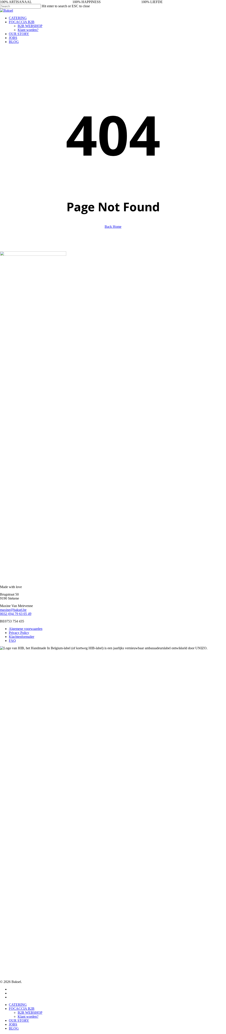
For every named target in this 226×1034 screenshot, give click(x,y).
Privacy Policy (19, 633)
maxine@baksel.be (13, 610)
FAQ (12, 640)
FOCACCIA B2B (21, 1008)
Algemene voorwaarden (25, 629)
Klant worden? (28, 1016)
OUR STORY (19, 1020)
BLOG (14, 1028)
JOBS (13, 1024)
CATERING (18, 1004)
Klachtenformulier (21, 636)
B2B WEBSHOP (30, 1012)
